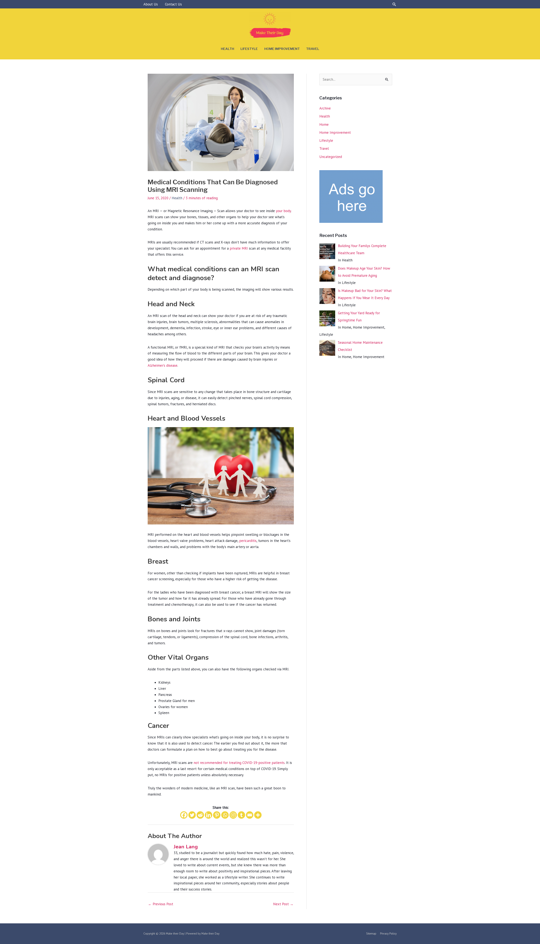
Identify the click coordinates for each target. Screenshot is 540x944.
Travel (312, 49)
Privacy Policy (388, 933)
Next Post (283, 904)
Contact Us (173, 4)
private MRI (239, 248)
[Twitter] (192, 815)
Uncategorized (330, 156)
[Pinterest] (216, 815)
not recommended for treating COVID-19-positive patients (239, 762)
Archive (325, 108)
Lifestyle (249, 49)
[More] (258, 815)
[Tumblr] (241, 815)
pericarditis (247, 540)
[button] (394, 4)
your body (283, 211)
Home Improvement (282, 49)
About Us (150, 4)
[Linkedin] (208, 815)
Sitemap (371, 933)
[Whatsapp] (225, 815)
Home (324, 124)
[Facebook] (184, 815)
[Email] (249, 815)
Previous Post (160, 904)
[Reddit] (200, 815)
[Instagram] (233, 815)
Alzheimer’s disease (162, 365)
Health (227, 49)
